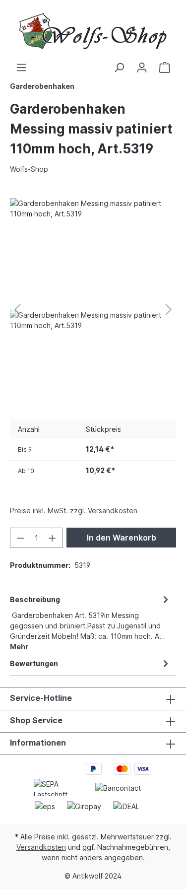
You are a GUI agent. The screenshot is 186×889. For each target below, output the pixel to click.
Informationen (38, 743)
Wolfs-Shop (29, 169)
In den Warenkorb (121, 538)
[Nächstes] (168, 309)
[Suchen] (119, 67)
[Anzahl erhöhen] (52, 538)
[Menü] (21, 67)
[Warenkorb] (164, 67)
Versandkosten (41, 847)
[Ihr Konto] (141, 67)
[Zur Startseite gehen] (93, 31)
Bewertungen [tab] (34, 663)
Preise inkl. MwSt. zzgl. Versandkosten (73, 510)
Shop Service (36, 720)
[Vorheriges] (17, 309)
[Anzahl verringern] (20, 538)
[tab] (90, 622)
